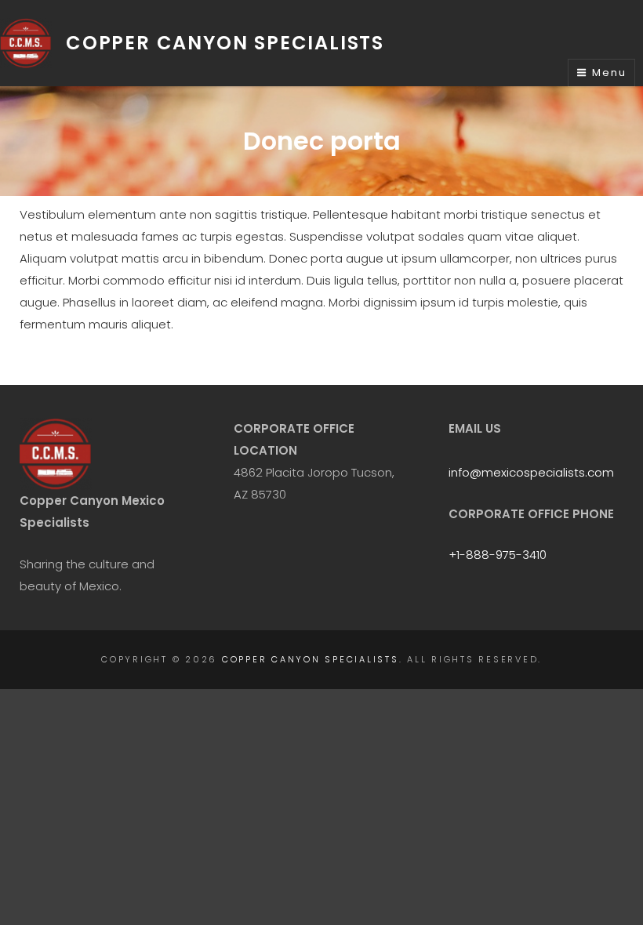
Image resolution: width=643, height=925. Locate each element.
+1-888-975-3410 (498, 554)
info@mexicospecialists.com (531, 472)
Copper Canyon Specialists (225, 43)
